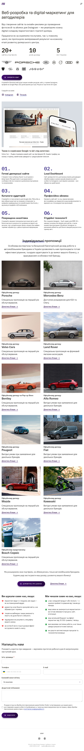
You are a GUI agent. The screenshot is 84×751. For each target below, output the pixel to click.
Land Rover (51, 347)
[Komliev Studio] (3, 4)
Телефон (5, 667)
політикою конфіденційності (34, 709)
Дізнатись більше (8, 307)
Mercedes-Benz (54, 295)
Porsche (7, 295)
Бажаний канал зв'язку (11, 678)
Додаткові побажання (11, 688)
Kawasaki (50, 501)
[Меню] (81, 4)
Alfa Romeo (51, 398)
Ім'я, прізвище (8, 657)
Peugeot (7, 450)
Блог (42, 733)
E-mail (45, 667)
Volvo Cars (8, 347)
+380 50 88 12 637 (34, 746)
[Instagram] (39, 738)
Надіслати (11, 715)
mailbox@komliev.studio (48, 746)
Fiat (46, 450)
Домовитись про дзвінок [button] (32, 584)
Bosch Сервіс (10, 553)
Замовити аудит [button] (13, 77)
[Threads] (45, 738)
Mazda (6, 501)
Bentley (6, 398)
